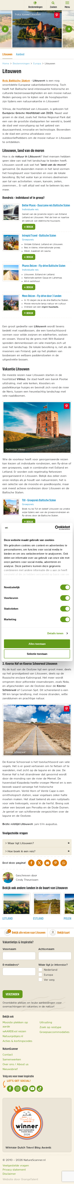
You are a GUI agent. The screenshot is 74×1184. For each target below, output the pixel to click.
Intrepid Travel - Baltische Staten (39, 235)
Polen (67, 918)
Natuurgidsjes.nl (13, 1036)
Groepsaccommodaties (54, 1032)
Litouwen (7, 54)
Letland (7, 918)
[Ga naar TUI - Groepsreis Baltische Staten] (11, 507)
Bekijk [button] (29, 226)
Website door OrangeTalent (20, 1179)
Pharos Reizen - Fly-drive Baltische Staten (43, 266)
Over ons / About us (15, 1064)
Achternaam (46, 949)
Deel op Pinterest (66, 406)
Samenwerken (12, 1059)
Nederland (50, 969)
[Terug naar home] (9, 5)
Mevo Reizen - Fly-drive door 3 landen (41, 296)
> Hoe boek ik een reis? (20, 851)
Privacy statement (14, 1169)
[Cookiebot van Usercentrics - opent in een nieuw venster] (55, 528)
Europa (48, 974)
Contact (8, 1054)
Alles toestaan (37, 643)
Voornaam (9, 949)
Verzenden (12, 994)
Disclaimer (9, 1173)
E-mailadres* (11, 964)
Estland (38, 918)
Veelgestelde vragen (16, 1165)
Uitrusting (46, 1022)
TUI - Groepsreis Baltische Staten (39, 500)
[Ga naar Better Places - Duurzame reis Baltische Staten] (11, 212)
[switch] (65, 598)
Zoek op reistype (50, 1027)
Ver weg (49, 979)
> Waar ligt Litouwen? (19, 843)
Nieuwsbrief (10, 1069)
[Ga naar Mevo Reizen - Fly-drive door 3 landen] (11, 302)
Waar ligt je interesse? (53, 964)
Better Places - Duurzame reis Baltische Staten (46, 205)
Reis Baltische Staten (16, 80)
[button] (5, 29)
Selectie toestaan (37, 653)
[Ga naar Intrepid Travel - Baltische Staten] (11, 242)
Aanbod (20, 54)
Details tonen (55, 633)
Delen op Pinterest (57, 15)
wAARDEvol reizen (14, 1031)
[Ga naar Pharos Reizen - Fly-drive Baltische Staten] (11, 272)
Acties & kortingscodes (17, 1040)
